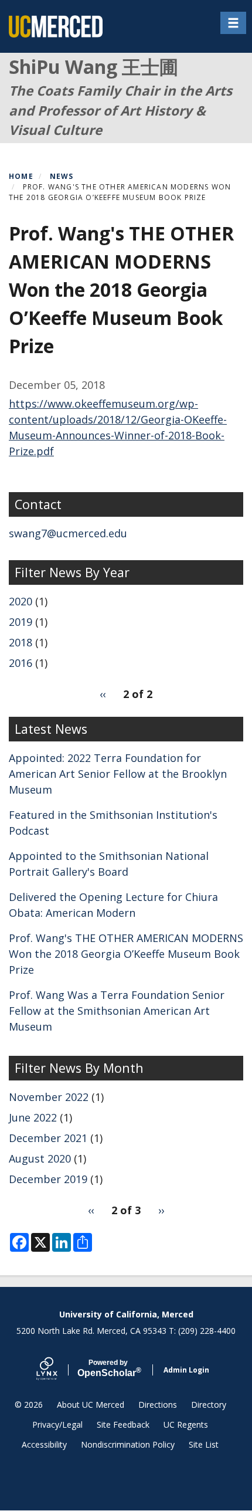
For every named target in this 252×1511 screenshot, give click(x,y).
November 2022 (48, 1097)
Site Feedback (123, 1424)
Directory (208, 1404)
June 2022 (33, 1117)
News (62, 176)
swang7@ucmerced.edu (68, 533)
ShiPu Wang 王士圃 (93, 66)
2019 (20, 622)
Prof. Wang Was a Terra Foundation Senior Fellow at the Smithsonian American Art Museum (116, 1011)
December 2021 (48, 1138)
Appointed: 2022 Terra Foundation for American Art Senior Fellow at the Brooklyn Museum (118, 774)
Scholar (108, 1368)
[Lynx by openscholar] (56, 1370)
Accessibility (44, 1444)
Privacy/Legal (57, 1424)
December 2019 (48, 1179)
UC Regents (186, 1424)
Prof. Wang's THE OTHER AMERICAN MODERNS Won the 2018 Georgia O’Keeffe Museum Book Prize (126, 954)
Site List (204, 1444)
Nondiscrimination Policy (128, 1444)
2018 (20, 642)
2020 (20, 601)
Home (21, 176)
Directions (157, 1404)
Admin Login (186, 1370)
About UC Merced (90, 1404)
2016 (20, 663)
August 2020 (40, 1158)
